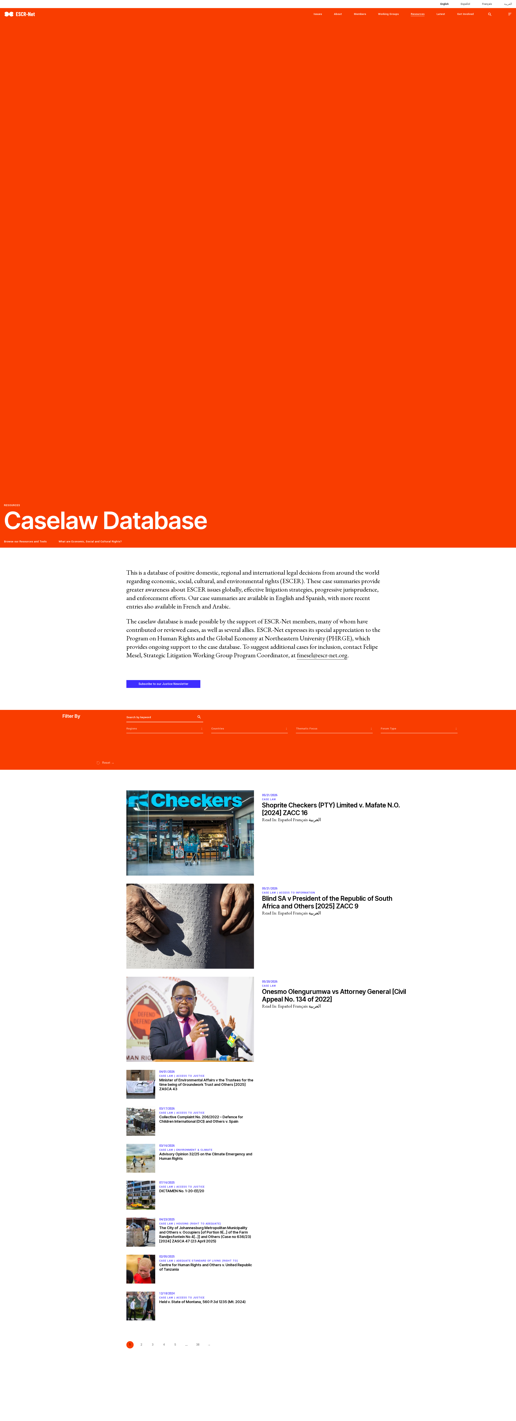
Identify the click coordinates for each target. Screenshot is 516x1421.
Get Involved (465, 14)
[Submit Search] (490, 14)
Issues (318, 14)
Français (487, 4)
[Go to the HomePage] (19, 13)
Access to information (297, 893)
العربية (508, 4)
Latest (441, 14)
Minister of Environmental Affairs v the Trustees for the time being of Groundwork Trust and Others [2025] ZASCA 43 (206, 1084)
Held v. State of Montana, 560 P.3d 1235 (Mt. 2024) (202, 1302)
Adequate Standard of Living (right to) (207, 1261)
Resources (417, 14)
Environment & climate (194, 1150)
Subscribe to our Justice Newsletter (163, 684)
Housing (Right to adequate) (198, 1223)
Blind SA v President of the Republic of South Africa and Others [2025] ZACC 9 (327, 902)
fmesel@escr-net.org (322, 655)
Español (465, 4)
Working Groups (388, 14)
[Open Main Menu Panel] (510, 14)
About (338, 14)
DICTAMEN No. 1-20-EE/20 (181, 1191)
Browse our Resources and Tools (25, 541)
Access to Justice (190, 1076)
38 (197, 1345)
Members (360, 14)
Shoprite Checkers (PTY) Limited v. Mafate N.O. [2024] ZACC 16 (331, 809)
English (444, 4)
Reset (108, 763)
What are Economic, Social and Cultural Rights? (90, 541)
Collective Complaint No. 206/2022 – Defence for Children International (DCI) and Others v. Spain (201, 1119)
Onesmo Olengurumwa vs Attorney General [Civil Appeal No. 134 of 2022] (334, 995)
